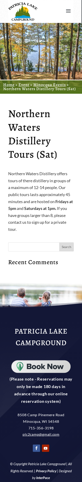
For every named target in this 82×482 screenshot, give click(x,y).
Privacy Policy (46, 471)
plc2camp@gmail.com (41, 434)
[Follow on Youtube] (45, 448)
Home (9, 84)
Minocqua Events (49, 84)
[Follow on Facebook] (36, 448)
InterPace (43, 478)
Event (23, 84)
